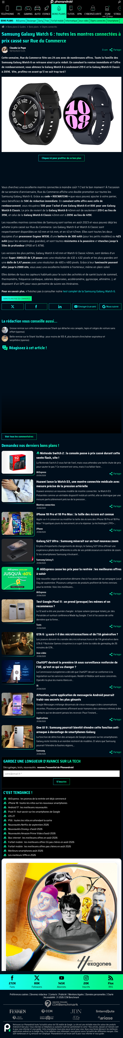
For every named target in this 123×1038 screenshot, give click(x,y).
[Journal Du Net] (76, 1011)
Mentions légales (76, 994)
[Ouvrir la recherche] (119, 2)
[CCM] (47, 1011)
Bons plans (59, 14)
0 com (105, 50)
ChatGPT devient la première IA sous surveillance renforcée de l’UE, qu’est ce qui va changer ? (77, 664)
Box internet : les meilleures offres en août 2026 (32, 837)
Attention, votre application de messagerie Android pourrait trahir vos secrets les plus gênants (75, 697)
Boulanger (31, 20)
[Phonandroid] (7, 1028)
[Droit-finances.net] (17, 1018)
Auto (38, 14)
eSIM (106, 15)
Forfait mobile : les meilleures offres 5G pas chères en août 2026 (41, 842)
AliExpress (20, 20)
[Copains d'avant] (47, 1018)
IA (37, 685)
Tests (38, 625)
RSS (111, 985)
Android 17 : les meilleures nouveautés (27, 807)
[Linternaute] (105, 1011)
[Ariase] (105, 1018)
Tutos (70, 14)
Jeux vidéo (83, 20)
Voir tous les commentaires (19, 436)
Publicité (63, 994)
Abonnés (61, 985)
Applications (42, 718)
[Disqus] (61, 393)
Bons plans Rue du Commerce (16, 298)
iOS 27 (11, 816)
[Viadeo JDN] (76, 1018)
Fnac (47, 20)
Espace (46, 14)
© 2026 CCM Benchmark (68, 997)
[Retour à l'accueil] (61, 2)
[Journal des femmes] (17, 1011)
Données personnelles (96, 994)
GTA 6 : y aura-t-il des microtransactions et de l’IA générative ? (77, 634)
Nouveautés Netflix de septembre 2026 (28, 824)
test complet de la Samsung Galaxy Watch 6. (89, 291)
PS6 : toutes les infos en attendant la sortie (30, 820)
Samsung (40, 750)
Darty (40, 20)
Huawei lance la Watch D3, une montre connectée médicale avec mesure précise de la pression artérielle (77, 484)
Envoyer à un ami (87, 306)
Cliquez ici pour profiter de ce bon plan (61, 158)
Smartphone (113, 20)
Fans (12, 985)
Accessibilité (49, 997)
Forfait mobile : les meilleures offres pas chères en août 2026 (39, 846)
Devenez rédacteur (38, 994)
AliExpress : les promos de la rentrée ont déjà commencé (37, 798)
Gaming (28, 14)
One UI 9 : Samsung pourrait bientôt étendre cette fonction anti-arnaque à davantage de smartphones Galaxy (77, 729)
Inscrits (86, 985)
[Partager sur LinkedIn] (60, 306)
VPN (79, 14)
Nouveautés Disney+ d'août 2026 (25, 829)
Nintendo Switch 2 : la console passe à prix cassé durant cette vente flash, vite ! (78, 455)
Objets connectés (98, 20)
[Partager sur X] (13, 306)
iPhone (39, 529)
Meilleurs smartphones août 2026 (25, 850)
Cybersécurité (92, 14)
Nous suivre (112, 306)
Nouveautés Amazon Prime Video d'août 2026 (32, 833)
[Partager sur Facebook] (36, 306)
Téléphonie (7, 14)
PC (19, 14)
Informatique (71, 20)
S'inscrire (61, 782)
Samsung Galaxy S (44, 560)
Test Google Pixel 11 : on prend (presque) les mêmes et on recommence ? (73, 604)
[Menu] (3, 2)
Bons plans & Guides (17, 26)
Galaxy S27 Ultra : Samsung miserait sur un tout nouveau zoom (77, 541)
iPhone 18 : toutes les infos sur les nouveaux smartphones (37, 803)
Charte (110, 994)
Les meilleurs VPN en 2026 (22, 855)
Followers (37, 985)
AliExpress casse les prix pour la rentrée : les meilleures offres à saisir (78, 571)
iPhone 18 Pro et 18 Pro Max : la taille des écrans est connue (75, 514)
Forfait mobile (57, 20)
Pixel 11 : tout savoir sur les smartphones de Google (34, 811)
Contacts (53, 994)
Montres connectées (45, 505)
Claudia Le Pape (18, 48)
